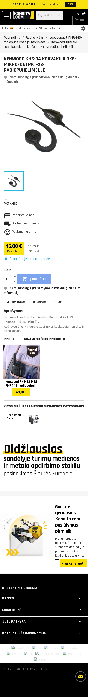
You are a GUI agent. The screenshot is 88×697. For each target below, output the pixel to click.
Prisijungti (79, 13)
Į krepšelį (34, 279)
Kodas (8, 199)
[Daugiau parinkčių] (80, 676)
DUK (60, 302)
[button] (27, 259)
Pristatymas (18, 302)
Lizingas (41, 302)
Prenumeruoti (73, 563)
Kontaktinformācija (19, 588)
